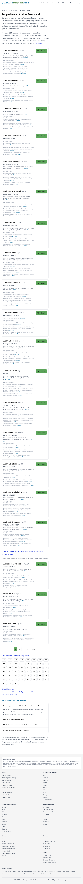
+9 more (17, 120)
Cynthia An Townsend (20, 179)
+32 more (25, 57)
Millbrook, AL (7, 83)
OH (22, 675)
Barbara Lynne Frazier (9, 96)
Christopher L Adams (9, 212)
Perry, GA (8, 289)
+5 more (22, 70)
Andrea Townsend (17, 143)
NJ (40, 671)
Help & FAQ (46, 846)
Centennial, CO (14, 569)
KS (4, 667)
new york (20, 871)
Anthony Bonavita (23, 210)
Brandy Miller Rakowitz (9, 334)
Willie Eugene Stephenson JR (18, 483)
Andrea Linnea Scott (14, 327)
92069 (16, 164)
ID (28, 664)
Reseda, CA (22, 230)
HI (22, 664)
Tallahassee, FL (7, 378)
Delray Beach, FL (24, 569)
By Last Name (51, 3)
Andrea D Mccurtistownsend (11, 64)
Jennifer (4, 822)
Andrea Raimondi (14, 577)
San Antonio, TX (8, 53)
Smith (44, 775)
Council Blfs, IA (17, 601)
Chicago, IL (7, 138)
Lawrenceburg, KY (8, 439)
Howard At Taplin (8, 184)
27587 (17, 525)
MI (40, 667)
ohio (39, 871)
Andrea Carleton (27, 235)
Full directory (6, 797)
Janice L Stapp (14, 274)
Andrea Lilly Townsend (24, 610)
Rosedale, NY (9, 348)
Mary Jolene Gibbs (12, 617)
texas (9, 871)
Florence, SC (14, 346)
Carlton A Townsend (27, 418)
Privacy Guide (6, 851)
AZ (16, 660)
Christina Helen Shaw (9, 611)
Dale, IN (12, 114)
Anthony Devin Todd (15, 214)
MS (4, 671)
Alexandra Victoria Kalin (16, 513)
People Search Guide (8, 843)
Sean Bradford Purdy (15, 615)
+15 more (28, 86)
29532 (15, 344)
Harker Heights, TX (8, 471)
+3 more (14, 175)
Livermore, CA (7, 529)
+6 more (21, 64)
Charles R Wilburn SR (27, 451)
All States (46, 807)
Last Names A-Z (48, 809)
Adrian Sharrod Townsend (10, 300)
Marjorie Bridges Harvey (24, 510)
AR (22, 660)
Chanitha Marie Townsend (18, 149)
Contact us (46, 848)
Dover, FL (6, 499)
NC (10, 675)
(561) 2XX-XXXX (8, 573)
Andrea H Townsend (15, 506)
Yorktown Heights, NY (16, 198)
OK (28, 675)
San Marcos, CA (8, 164)
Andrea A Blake (28, 476)
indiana (34, 874)
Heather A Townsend (9, 420)
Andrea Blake (22, 480)
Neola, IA (12, 599)
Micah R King (26, 152)
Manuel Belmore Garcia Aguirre (12, 635)
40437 (15, 435)
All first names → (7, 831)
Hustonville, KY (8, 435)
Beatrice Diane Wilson (15, 457)
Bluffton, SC (20, 571)
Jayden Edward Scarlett (21, 420)
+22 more (8, 200)
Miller (44, 790)
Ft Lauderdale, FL (10, 409)
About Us (46, 839)
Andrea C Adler (7, 236)
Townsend (13, 10)
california (4, 871)
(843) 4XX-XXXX (8, 350)
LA (16, 667)
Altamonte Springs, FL (23, 376)
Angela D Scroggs (14, 270)
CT (40, 660)
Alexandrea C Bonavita (16, 206)
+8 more (25, 206)
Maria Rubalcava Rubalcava (18, 543)
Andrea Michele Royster (10, 386)
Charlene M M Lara (26, 540)
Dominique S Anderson (21, 358)
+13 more (14, 236)
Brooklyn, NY (21, 346)
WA (46, 679)
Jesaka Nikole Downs (16, 100)
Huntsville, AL (14, 86)
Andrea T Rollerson (8, 354)
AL (4, 660)
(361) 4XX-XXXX (8, 321)
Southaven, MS (21, 497)
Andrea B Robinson (17, 323)
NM (46, 671)
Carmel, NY (6, 198)
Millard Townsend (8, 511)
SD (10, 679)
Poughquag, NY (8, 194)
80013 (13, 567)
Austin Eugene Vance (9, 272)
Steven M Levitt (26, 173)
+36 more (25, 260)
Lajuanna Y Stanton (15, 304)
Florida (45, 819)
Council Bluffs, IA (8, 596)
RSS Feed (5, 856)
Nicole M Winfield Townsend (11, 390)
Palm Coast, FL (14, 196)
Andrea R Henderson (18, 294)
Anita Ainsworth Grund (26, 394)
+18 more (23, 348)
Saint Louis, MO (24, 288)
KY (10, 667)
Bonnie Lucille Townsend (10, 510)
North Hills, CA (14, 629)
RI (46, 675)
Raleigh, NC (23, 527)
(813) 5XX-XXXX (8, 502)
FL (10, 664)
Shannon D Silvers (24, 274)
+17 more (22, 577)
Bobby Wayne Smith (28, 332)
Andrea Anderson (16, 353)
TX (22, 679)
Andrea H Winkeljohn (25, 508)
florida (14, 871)
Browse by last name (8, 787)
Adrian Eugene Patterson (16, 269)
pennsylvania (28, 871)
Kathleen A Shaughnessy (17, 585)
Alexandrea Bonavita (15, 209)
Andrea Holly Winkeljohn (19, 504)
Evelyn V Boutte (20, 328)
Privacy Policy (47, 855)
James (4, 807)
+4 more (14, 477)
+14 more (22, 318)
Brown (45, 782)
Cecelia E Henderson (16, 455)
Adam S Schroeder (26, 304)
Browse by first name (8, 790)
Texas (44, 817)
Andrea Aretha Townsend (10, 416)
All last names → (48, 800)
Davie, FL (13, 408)
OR (34, 675)
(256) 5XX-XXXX (8, 88)
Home (3, 10)
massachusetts (19, 874)
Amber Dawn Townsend (9, 302)
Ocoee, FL (13, 376)
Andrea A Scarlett (16, 414)
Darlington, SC (8, 344)
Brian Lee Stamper (27, 123)
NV (28, 671)
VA (40, 679)
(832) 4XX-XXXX (8, 60)
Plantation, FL (19, 409)
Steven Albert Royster (15, 388)
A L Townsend (26, 143)
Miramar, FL (19, 408)
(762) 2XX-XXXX (8, 262)
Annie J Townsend (8, 179)
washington (5, 874)
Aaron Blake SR (13, 480)
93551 (14, 626)
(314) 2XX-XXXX (8, 292)
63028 (13, 285)
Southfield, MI (21, 56)
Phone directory (7, 792)
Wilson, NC (30, 527)
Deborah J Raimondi (26, 580)
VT (34, 679)
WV (4, 683)
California (46, 814)
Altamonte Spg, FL (18, 378)
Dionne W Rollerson (8, 358)
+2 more (22, 92)
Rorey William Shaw (15, 244)
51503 (16, 596)
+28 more (29, 230)
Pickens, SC (12, 571)
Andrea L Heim (16, 119)
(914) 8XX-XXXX (8, 202)
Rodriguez (46, 795)
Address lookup (7, 780)
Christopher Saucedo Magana (11, 541)
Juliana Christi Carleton (9, 240)
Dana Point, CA (8, 225)
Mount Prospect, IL (8, 168)
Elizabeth (4, 829)
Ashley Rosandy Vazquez (10, 395)
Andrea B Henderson (15, 296)
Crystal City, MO (14, 288)
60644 (13, 138)
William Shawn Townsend (16, 66)
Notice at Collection (49, 860)
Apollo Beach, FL (14, 499)
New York (46, 822)
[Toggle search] (79, 3)
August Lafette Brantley (27, 327)
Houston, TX (13, 56)
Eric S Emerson (14, 127)
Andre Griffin (25, 100)
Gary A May (23, 125)
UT (28, 679)
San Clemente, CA (15, 228)
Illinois (45, 824)
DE (46, 660)
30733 (14, 255)
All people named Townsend (11, 692)
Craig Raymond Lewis (18, 606)
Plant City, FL (29, 497)
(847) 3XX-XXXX (8, 171)
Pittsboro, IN (13, 438)
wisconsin (52, 874)
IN (40, 664)
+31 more (21, 499)
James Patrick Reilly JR (15, 246)
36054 (14, 83)
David (3, 817)
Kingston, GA (19, 260)
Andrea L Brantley (28, 323)
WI (10, 683)
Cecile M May (16, 125)
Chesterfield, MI (14, 469)
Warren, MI (6, 467)
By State (41, 3)
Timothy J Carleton (14, 239)
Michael (4, 814)
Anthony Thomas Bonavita (10, 210)
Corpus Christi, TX (9, 315)
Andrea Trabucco (16, 534)
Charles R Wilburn (8, 453)
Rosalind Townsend (14, 177)
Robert (4, 812)
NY (4, 675)
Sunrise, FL (7, 405)
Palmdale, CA (7, 626)
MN (46, 667)
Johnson (45, 778)
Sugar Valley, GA (10, 260)
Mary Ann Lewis (13, 610)
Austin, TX (17, 471)
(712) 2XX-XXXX (8, 603)
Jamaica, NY (17, 348)
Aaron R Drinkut (23, 127)
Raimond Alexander (17, 576)
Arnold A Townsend (15, 451)
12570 (16, 194)
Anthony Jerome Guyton (26, 270)
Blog (3, 839)
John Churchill (7, 477)
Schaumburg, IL (18, 168)
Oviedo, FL (6, 373)
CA (28, 660)
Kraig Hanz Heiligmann (17, 587)
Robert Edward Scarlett (15, 418)
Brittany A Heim (7, 125)
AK (10, 660)
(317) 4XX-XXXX (8, 444)
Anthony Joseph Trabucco (16, 538)
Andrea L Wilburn (27, 446)
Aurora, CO (7, 567)
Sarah (3, 826)
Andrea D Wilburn (8, 447)
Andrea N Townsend (26, 209)
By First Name (62, 3)
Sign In (72, 3)
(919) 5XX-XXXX (8, 532)
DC (4, 664)
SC (4, 679)
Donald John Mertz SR (9, 328)
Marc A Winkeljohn (14, 508)
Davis (44, 792)
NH (34, 671)
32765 (13, 373)
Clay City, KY (25, 439)
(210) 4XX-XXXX (8, 473)
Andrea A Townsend (27, 414)
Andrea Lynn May (25, 119)
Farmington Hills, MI (16, 57)
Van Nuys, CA (23, 629)
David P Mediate (25, 362)
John (3, 809)
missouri (39, 874)
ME (22, 667)
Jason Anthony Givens (16, 152)
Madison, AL (22, 86)
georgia (44, 871)
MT (16, 671)
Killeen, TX (31, 469)
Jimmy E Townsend (21, 96)
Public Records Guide (8, 853)
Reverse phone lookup (9, 778)
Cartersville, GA (22, 258)
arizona (11, 874)
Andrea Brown (25, 264)
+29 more (24, 529)
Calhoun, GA (14, 258)
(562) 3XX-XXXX (8, 232)
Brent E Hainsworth (15, 540)
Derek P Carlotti (12, 545)
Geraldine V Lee (14, 182)
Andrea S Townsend (17, 91)
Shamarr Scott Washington (17, 72)
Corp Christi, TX (14, 318)
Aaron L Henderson (14, 298)
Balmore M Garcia (25, 638)
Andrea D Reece (16, 264)
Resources (46, 843)
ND (16, 675)
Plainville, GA (7, 255)
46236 (16, 111)
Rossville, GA (17, 439)
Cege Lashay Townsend (16, 68)
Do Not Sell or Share (49, 862)
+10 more (22, 535)
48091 (13, 467)
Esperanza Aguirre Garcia (17, 640)
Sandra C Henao (14, 394)
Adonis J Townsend (25, 298)
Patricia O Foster (11, 425)
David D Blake (23, 481)
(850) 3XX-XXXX (8, 382)
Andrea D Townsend (17, 62)
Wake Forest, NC (8, 525)
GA (16, 664)
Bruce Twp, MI (23, 469)
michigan (59, 871)
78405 (17, 315)
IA (46, 664)
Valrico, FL (13, 497)
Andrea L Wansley (8, 305)
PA (40, 675)
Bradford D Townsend (15, 123)
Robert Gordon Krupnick (23, 240)
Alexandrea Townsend (18, 205)
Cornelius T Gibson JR (9, 154)
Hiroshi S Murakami (25, 182)
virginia (72, 871)
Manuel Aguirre (26, 634)
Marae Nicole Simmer (23, 485)
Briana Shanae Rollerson (27, 357)
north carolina (51, 871)
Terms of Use (47, 857)
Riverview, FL (7, 495)
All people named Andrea (28, 692)
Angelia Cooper (13, 95)
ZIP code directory (7, 795)
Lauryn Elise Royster (27, 388)
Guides (4, 841)
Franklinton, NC (14, 527)
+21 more (16, 447)
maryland (45, 874)
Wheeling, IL (20, 166)
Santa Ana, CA (25, 228)
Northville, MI (7, 57)
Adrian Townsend (25, 147)
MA (34, 667)
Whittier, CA (13, 166)
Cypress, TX (29, 56)
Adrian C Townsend (14, 147)
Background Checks (8, 846)
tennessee (27, 874)
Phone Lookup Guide (8, 848)
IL (34, 664)
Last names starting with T (10, 695)
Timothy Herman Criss (16, 332)
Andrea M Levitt (7, 175)
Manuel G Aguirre (17, 634)
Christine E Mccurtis (14, 70)
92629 (15, 225)
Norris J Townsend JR (26, 390)
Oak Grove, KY (20, 599)
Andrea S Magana (15, 535)
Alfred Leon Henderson (24, 300)
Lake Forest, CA (14, 230)
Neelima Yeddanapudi (14, 73)
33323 (13, 405)
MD (28, 667)
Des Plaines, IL (29, 166)
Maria (3, 819)
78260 (16, 53)
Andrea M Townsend (28, 384)
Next (33, 649)
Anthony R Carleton (25, 239)
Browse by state (7, 785)
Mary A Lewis (7, 607)
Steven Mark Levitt (26, 177)
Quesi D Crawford (14, 357)
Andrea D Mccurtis (29, 62)
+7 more (10, 102)
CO (34, 660)
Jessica (4, 824)
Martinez (45, 797)
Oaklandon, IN (19, 114)
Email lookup (6, 782)
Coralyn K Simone (27, 214)
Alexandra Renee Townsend (17, 450)
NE (22, 671)
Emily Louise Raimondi (21, 581)
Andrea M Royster (17, 384)
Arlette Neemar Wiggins (13, 515)
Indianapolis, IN (8, 111)
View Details (41, 51)
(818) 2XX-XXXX (8, 632)
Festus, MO (7, 285)
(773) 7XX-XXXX (8, 141)
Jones (45, 785)
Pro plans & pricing (49, 841)
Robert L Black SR (15, 362)
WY (16, 683)
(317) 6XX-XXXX (8, 117)
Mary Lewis (28, 606)
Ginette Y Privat (7, 364)
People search (6, 775)
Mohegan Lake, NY (24, 196)
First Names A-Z (48, 812)
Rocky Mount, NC (16, 529)
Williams (45, 780)
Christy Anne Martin (12, 481)
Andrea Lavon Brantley (9, 324)
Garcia (45, 787)
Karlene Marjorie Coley (16, 423)
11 (28, 649)
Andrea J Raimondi (14, 580)
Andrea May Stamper (9, 120)
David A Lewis (20, 611)
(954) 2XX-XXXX (8, 412)
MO (10, 671)
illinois (34, 871)
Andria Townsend (14, 92)
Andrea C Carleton (17, 235)
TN (16, 679)
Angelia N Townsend (24, 95)
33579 (14, 495)
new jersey (66, 871)
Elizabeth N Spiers (8, 216)
